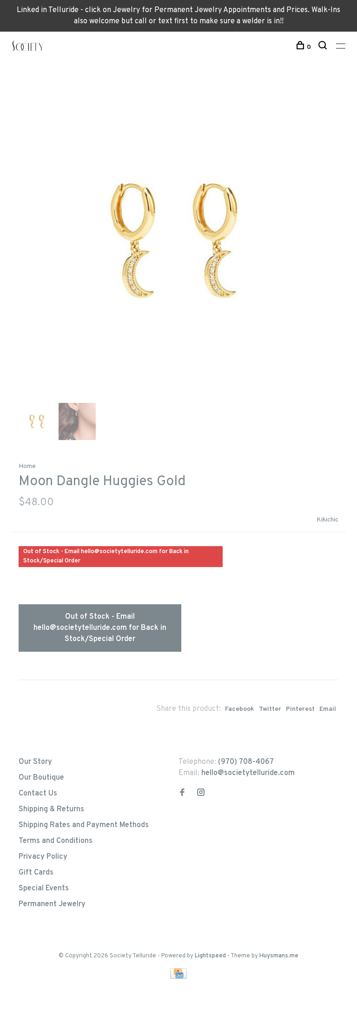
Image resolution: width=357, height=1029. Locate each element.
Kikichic (327, 520)
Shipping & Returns (51, 809)
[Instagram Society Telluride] (201, 793)
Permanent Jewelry (52, 904)
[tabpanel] (178, 240)
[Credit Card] (178, 977)
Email (327, 709)
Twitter (270, 709)
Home (27, 466)
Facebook (239, 709)
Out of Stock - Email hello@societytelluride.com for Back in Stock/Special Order (99, 628)
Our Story (35, 762)
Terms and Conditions (56, 841)
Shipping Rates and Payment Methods (84, 825)
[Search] (323, 47)
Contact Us (38, 793)
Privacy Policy (43, 857)
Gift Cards (36, 872)
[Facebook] (182, 793)
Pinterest (300, 709)
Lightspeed (210, 956)
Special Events (44, 888)
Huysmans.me (278, 956)
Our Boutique (41, 777)
